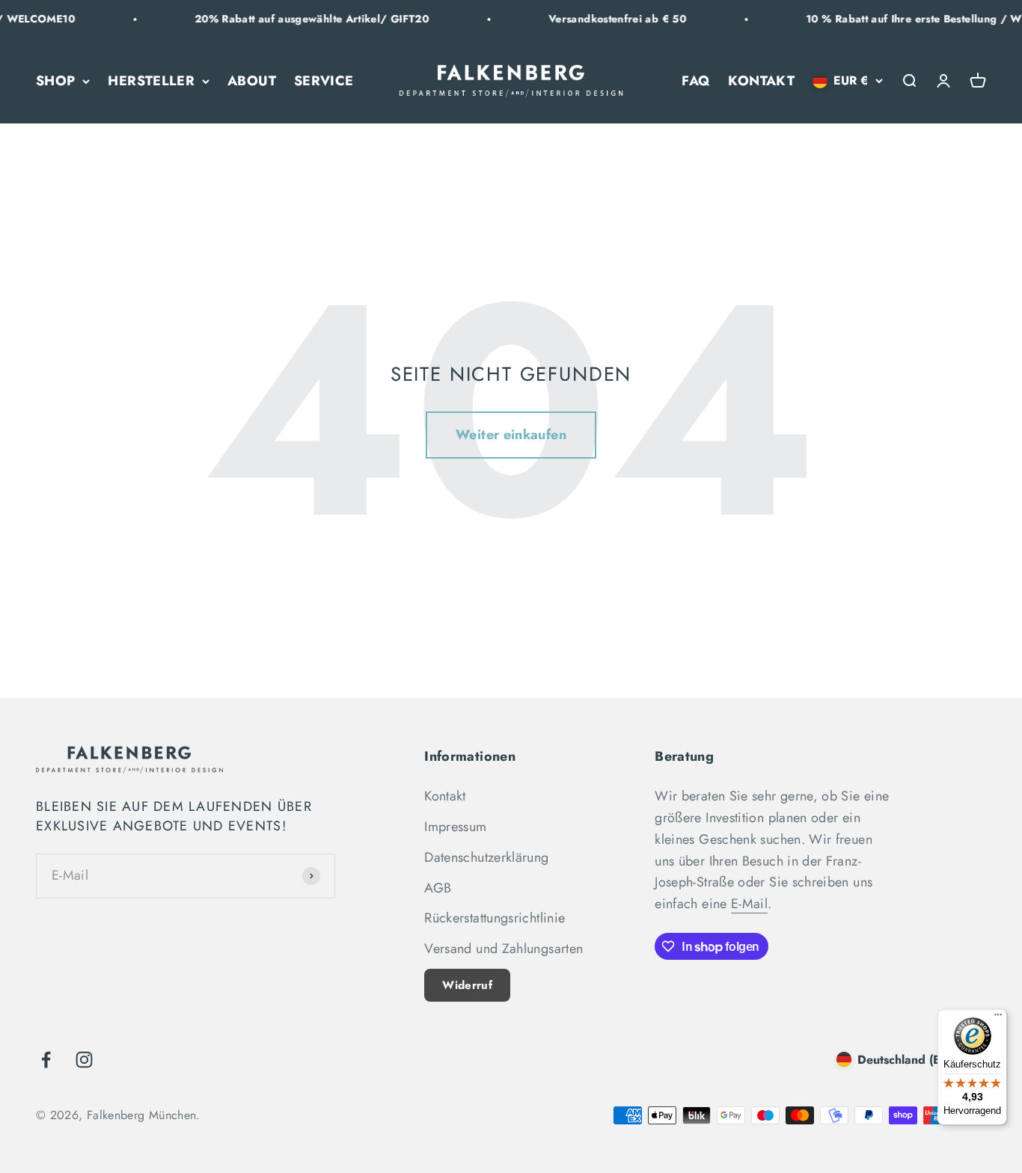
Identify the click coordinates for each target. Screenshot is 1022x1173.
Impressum (455, 826)
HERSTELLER (151, 81)
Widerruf (467, 985)
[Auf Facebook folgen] (46, 1060)
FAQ (696, 81)
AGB (437, 888)
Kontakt (445, 796)
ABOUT (251, 81)
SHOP (55, 81)
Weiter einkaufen (511, 434)
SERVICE (324, 81)
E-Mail (749, 903)
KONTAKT (761, 81)
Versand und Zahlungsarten (503, 948)
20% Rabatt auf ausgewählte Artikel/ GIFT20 (296, 18)
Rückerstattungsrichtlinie (494, 918)
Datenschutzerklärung (486, 857)
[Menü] (998, 1018)
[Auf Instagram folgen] (84, 1060)
